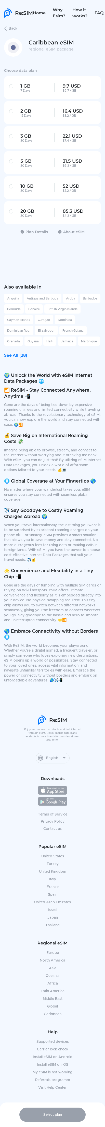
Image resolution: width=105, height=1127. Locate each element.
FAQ (99, 12)
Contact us (52, 829)
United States (52, 856)
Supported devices (52, 1042)
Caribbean (52, 1014)
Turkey (53, 864)
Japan (52, 917)
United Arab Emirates (52, 902)
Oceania (52, 976)
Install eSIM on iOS (52, 1064)
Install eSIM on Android (52, 1057)
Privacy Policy (52, 821)
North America (52, 960)
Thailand (52, 925)
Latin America (52, 991)
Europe (52, 953)
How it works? (79, 12)
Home (39, 12)
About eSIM (74, 232)
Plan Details (36, 232)
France (53, 887)
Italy (52, 879)
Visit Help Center (52, 1087)
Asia (52, 968)
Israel (52, 910)
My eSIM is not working (52, 1072)
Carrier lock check (52, 1049)
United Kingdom (52, 871)
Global (52, 1006)
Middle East (52, 999)
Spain (52, 894)
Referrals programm (52, 1080)
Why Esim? (59, 12)
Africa (52, 983)
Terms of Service (52, 814)
